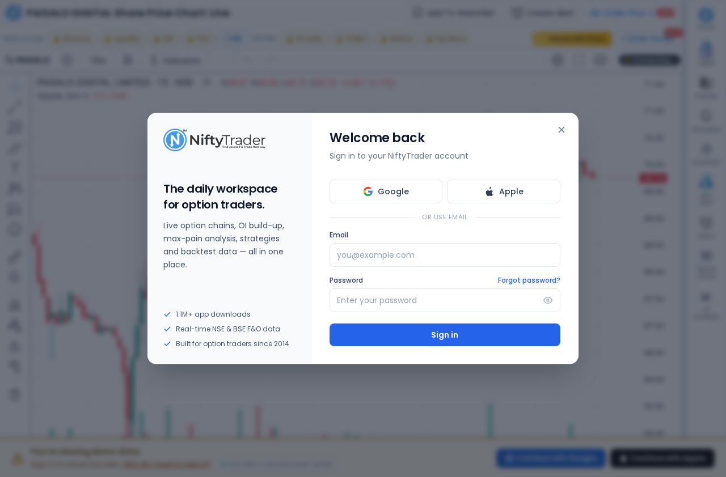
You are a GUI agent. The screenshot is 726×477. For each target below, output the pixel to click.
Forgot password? (529, 280)
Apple (511, 191)
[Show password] (548, 300)
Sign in (444, 334)
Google (393, 191)
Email (339, 235)
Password (346, 280)
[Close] (561, 130)
